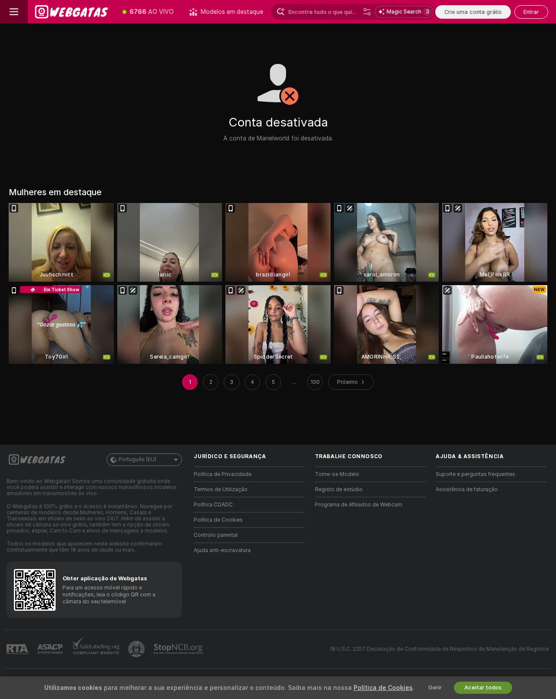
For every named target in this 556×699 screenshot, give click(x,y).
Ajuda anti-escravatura (222, 550)
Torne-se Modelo (337, 474)
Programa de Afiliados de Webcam (358, 505)
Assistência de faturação (467, 489)
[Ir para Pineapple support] (137, 649)
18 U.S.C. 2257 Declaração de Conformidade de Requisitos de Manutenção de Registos (439, 649)
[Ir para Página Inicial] (71, 11)
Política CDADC (213, 505)
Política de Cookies (218, 520)
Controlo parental (216, 535)
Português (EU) (137, 459)
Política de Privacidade (223, 474)
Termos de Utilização (221, 489)
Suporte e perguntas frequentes (475, 474)
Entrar (531, 12)
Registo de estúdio (339, 489)
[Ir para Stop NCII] (179, 649)
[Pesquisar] (367, 12)
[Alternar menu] (14, 11)
